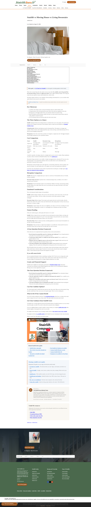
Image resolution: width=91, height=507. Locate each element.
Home (16, 5)
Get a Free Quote (71, 2)
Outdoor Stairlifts (65, 475)
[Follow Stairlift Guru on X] (50, 482)
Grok (45, 64)
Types (25, 5)
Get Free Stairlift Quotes (34, 60)
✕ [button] (17, 502)
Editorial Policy (43, 505)
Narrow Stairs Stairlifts (66, 476)
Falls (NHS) (32, 412)
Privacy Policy (19, 490)
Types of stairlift (33, 370)
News (54, 5)
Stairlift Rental (49, 471)
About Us (18, 479)
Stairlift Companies (35, 476)
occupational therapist (49, 296)
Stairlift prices (33, 374)
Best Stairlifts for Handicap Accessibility (58, 348)
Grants (40, 5)
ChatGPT (28, 64)
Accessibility (43, 490)
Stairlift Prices (34, 471)
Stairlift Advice (29, 20)
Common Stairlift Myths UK (56, 351)
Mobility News (34, 480)
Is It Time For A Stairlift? (27, 7)
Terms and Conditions (27, 490)
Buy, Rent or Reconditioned (37, 7)
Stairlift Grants (34, 478)
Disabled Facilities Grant (55, 264)
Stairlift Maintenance (50, 476)
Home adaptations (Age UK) (36, 417)
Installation (45, 7)
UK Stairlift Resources (20, 481)
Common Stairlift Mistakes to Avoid (57, 350)
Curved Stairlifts (64, 473)
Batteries (58, 7)
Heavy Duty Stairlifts (65, 478)
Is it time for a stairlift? (34, 366)
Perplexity (34, 64)
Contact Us (18, 478)
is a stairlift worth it (40, 313)
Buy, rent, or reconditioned (35, 379)
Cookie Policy (34, 490)
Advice (29, 5)
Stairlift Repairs (49, 478)
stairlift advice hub (62, 307)
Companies (35, 5)
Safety (62, 7)
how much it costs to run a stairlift (60, 311)
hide (34, 67)
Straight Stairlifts (65, 471)
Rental (45, 5)
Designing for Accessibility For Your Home (59, 353)
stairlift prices (54, 156)
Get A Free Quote (29, 447)
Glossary (66, 7)
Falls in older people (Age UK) (36, 415)
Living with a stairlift (34, 382)
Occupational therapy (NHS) (36, 414)
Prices (20, 5)
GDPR (39, 490)
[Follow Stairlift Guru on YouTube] (52, 482)
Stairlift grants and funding (35, 376)
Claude (40, 64)
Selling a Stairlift (50, 475)
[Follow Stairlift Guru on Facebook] (48, 482)
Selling (50, 5)
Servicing (50, 7)
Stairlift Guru (29, 422)
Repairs (54, 7)
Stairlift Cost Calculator (36, 473)
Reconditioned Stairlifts (51, 473)
